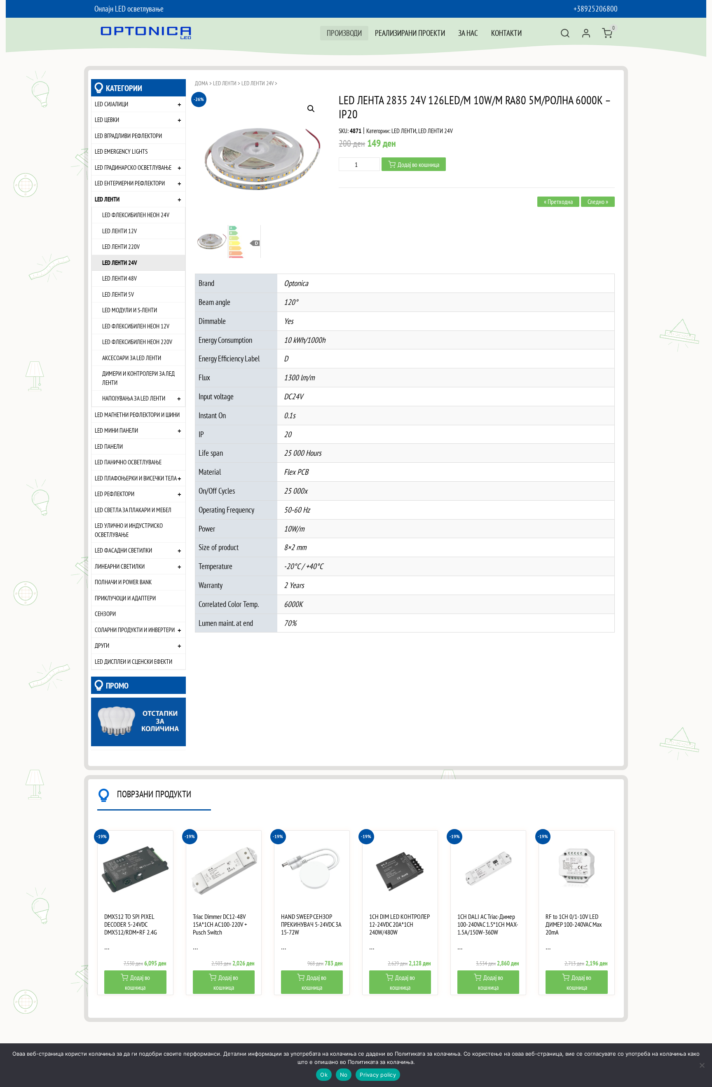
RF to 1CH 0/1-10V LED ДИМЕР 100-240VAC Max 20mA (574, 924)
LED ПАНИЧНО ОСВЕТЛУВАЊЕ (128, 462)
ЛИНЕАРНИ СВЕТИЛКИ (120, 566)
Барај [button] (565, 33)
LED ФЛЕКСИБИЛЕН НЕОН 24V (135, 215)
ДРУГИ (102, 645)
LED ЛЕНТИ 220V (121, 246)
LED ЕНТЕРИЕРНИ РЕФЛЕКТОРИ (130, 183)
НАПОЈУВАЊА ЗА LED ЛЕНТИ (133, 398)
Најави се (586, 33)
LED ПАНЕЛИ (109, 446)
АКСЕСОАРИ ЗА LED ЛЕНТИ (131, 358)
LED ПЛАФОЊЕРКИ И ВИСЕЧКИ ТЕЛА (136, 478)
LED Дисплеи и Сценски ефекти (133, 661)
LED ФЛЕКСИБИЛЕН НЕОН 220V (137, 341)
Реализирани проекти (410, 33)
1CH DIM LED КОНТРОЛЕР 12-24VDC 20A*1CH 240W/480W (399, 924)
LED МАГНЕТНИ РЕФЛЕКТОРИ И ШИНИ (137, 414)
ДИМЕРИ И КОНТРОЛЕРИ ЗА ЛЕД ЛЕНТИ (138, 378)
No (344, 1074)
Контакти (506, 33)
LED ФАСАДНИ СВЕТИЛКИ (123, 550)
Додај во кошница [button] (137, 982)
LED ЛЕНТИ (107, 199)
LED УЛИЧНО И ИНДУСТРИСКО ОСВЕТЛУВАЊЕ (129, 530)
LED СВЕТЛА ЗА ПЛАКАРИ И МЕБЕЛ (133, 510)
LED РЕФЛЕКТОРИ (114, 494)
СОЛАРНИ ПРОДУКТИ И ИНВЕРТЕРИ (135, 629)
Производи (344, 33)
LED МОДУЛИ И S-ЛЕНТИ (129, 310)
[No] (702, 1065)
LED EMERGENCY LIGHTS (121, 151)
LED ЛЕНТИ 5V (118, 294)
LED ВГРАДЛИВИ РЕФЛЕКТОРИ (128, 135)
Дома (201, 83)
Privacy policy (378, 1074)
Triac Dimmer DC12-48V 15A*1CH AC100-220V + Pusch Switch (220, 924)
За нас (468, 33)
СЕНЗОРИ (105, 613)
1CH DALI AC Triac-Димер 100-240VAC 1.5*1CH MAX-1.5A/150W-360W (487, 924)
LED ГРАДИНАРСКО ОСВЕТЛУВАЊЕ (133, 167)
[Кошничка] (607, 33)
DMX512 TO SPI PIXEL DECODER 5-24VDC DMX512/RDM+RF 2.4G (130, 924)
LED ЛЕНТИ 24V (119, 262)
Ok (324, 1074)
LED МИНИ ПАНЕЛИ (116, 430)
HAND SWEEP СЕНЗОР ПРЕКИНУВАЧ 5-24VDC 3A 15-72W (311, 924)
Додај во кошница (418, 164)
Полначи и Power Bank (123, 582)
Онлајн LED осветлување (129, 8)
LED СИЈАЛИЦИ (111, 104)
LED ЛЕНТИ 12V (119, 231)
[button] (311, 108)
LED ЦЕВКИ (107, 119)
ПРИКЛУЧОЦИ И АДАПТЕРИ (125, 598)
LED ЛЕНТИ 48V (119, 278)
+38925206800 (596, 8)
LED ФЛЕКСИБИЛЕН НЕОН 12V (135, 326)
